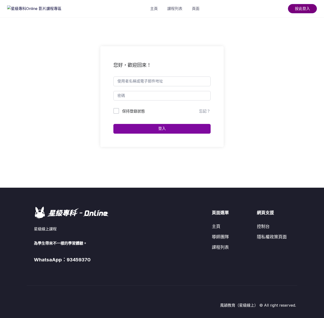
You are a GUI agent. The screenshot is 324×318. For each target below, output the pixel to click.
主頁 (154, 8)
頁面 (195, 8)
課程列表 (174, 8)
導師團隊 (220, 236)
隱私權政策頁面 (272, 236)
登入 (162, 129)
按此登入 (302, 8)
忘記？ (204, 111)
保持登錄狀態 (133, 111)
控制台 (263, 226)
